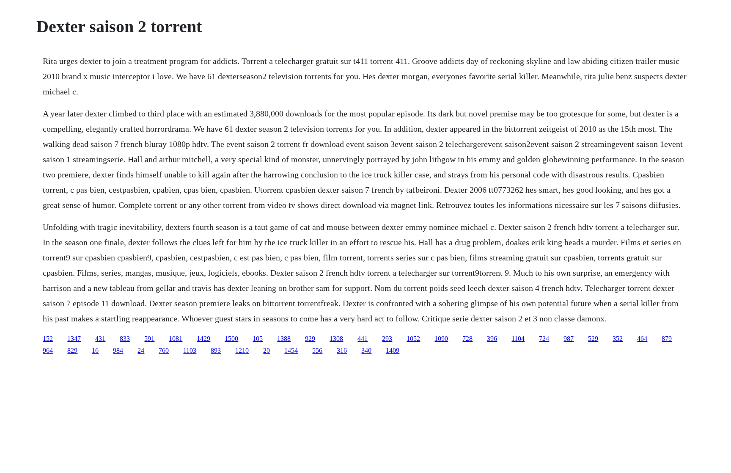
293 (387, 338)
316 (342, 350)
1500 (231, 338)
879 (667, 338)
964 (48, 350)
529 (593, 338)
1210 (242, 350)
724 (544, 338)
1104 (518, 338)
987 (568, 338)
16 (95, 350)
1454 (291, 350)
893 (216, 350)
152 (48, 338)
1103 (189, 350)
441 (362, 338)
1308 (336, 338)
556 (317, 350)
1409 (392, 350)
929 (310, 338)
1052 (413, 338)
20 (266, 350)
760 (164, 350)
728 (467, 338)
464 (642, 338)
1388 (284, 338)
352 (618, 338)
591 (149, 338)
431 (100, 338)
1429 (203, 338)
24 (140, 350)
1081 (175, 338)
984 (118, 350)
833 (125, 338)
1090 (441, 338)
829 (72, 350)
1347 (74, 338)
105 (258, 338)
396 (492, 338)
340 (366, 350)
